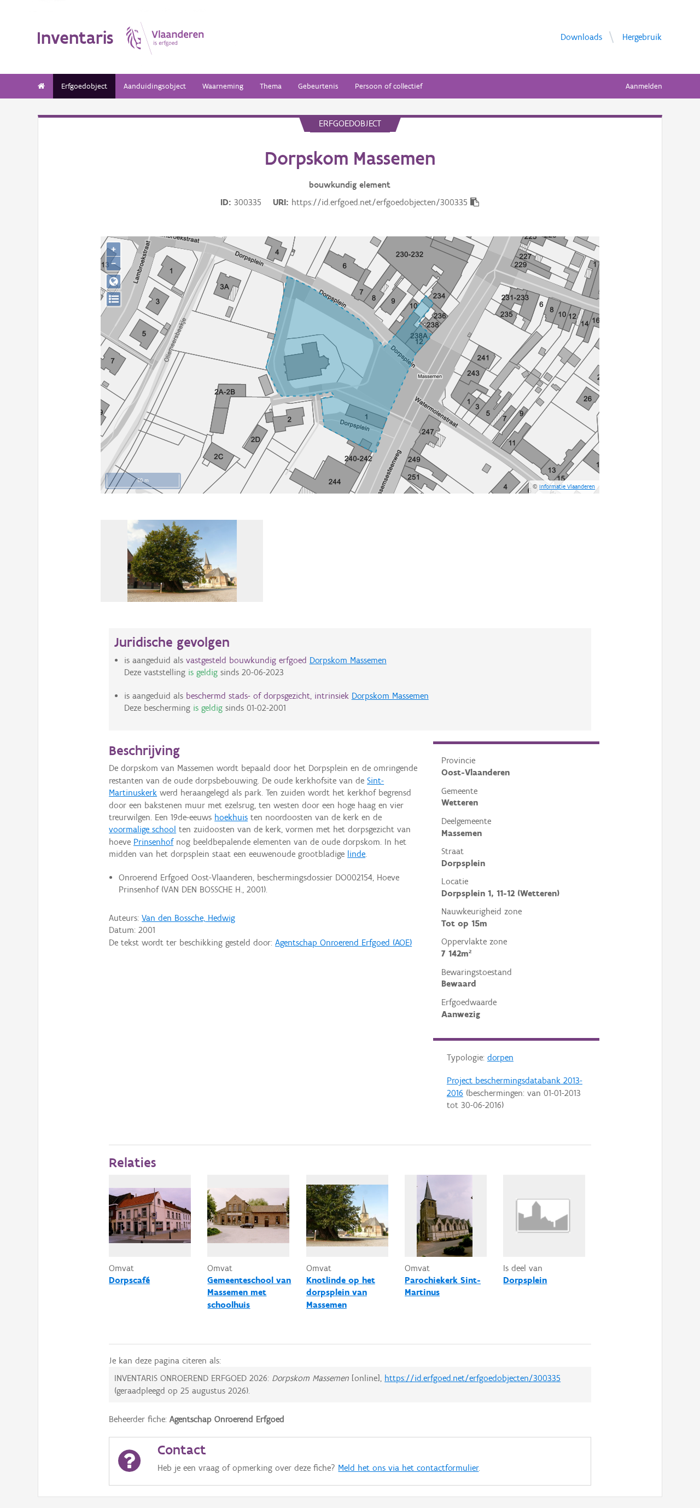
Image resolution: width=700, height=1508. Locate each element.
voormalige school (142, 829)
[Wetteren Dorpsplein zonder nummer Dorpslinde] (182, 561)
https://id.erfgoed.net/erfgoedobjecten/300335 (472, 1378)
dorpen (500, 1057)
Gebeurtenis (318, 86)
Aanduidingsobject (155, 86)
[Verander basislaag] (113, 299)
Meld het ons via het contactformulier (408, 1468)
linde (356, 854)
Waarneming (222, 86)
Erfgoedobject (84, 86)
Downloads (581, 37)
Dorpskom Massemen (348, 660)
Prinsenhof (153, 842)
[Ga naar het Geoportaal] (113, 281)
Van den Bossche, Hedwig (188, 918)
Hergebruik (642, 37)
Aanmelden (644, 86)
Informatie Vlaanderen (567, 486)
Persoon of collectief (388, 86)
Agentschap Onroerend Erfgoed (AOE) (343, 942)
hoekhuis (231, 817)
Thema (271, 86)
